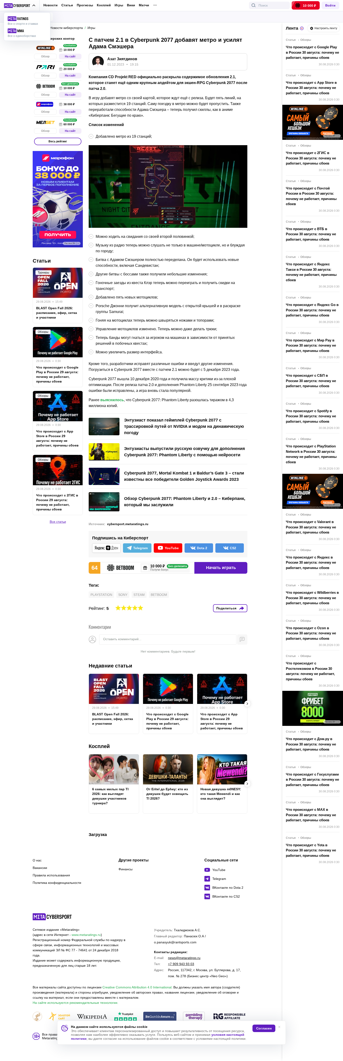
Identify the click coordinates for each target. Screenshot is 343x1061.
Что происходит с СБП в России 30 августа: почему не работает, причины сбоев (311, 380)
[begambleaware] (160, 1017)
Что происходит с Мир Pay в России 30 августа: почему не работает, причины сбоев (311, 345)
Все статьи (58, 522)
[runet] (37, 1017)
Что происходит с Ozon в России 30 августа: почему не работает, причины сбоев (311, 633)
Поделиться (226, 608)
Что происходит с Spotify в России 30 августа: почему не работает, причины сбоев (311, 416)
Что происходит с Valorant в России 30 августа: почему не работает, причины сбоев (311, 527)
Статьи (67, 5)
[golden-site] (59, 1017)
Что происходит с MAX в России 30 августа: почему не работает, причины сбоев (311, 815)
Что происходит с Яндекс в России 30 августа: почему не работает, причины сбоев (311, 562)
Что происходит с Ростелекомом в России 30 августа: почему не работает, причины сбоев (310, 671)
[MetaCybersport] (52, 916)
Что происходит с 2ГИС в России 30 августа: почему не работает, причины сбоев (311, 158)
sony (122, 595)
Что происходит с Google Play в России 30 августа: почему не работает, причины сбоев (312, 52)
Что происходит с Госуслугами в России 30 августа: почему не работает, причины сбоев (312, 779)
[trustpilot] (125, 1017)
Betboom (159, 595)
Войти (330, 5)
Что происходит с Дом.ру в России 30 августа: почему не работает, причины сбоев (311, 744)
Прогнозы (85, 5)
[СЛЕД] (247, 704)
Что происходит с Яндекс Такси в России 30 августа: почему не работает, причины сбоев (311, 272)
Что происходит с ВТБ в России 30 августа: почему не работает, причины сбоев (311, 234)
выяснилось (112, 400)
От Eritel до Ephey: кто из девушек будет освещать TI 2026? (167, 793)
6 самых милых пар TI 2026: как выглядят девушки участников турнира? (110, 796)
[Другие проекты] (20, 5)
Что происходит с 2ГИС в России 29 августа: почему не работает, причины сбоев (57, 502)
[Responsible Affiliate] (229, 1016)
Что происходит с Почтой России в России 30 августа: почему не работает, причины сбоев (311, 196)
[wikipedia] (92, 1017)
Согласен (264, 1028)
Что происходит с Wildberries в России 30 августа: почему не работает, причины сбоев (312, 597)
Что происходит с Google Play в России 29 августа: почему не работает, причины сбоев (167, 721)
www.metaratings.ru (86, 935)
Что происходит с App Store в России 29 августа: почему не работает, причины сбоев (221, 721)
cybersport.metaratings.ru (127, 524)
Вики (131, 5)
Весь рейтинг (58, 141)
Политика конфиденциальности (57, 883)
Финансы (126, 869)
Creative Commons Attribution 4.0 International (137, 987)
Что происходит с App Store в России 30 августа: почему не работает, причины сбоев (311, 88)
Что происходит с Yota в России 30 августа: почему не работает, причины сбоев (311, 850)
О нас (37, 860)
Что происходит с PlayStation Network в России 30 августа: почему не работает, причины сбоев (311, 454)
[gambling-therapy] (194, 1017)
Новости (50, 5)
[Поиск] (253, 5)
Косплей (104, 5)
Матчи (144, 5)
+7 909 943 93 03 (181, 964)
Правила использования (51, 875)
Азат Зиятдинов (122, 59)
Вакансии (40, 868)
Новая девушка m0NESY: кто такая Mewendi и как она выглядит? (220, 793)
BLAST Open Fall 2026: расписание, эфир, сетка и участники (112, 718)
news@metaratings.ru (184, 958)
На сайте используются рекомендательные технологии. (75, 1003)
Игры (119, 5)
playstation (101, 595)
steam (139, 595)
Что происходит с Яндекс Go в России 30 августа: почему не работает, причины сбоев (312, 310)
